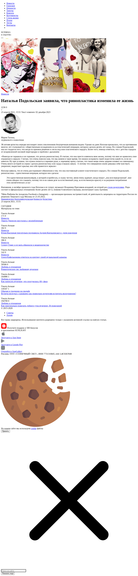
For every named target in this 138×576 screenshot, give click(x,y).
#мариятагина (7, 199)
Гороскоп (10, 6)
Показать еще (7, 573)
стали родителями (116, 187)
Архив (9, 315)
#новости (37, 199)
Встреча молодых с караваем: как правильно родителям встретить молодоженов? (38, 293)
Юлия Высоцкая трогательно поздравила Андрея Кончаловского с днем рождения (39, 233)
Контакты (10, 25)
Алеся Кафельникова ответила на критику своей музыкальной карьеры (34, 257)
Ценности (11, 8)
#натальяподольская (23, 199)
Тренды (9, 10)
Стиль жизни (12, 18)
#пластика (47, 199)
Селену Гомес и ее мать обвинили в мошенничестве (25, 245)
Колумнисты (12, 15)
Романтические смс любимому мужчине (19, 269)
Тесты (9, 23)
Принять (5, 431)
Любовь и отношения (11, 267)
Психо (9, 20)
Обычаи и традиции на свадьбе (15, 291)
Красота (10, 13)
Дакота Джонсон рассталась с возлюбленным (22, 221)
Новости (10, 3)
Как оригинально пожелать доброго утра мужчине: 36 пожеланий (31, 306)
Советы (9, 313)
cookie (34, 428)
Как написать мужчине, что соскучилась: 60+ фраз (24, 281)
